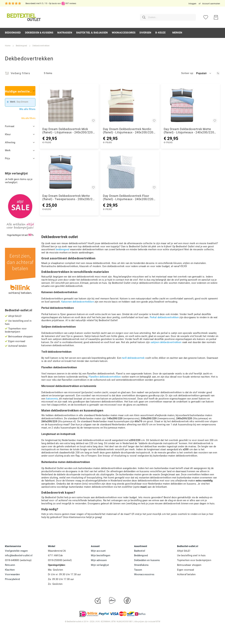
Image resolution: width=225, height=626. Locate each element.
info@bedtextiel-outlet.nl (18, 555)
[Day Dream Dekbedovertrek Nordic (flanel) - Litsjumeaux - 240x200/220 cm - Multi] (130, 105)
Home (8, 46)
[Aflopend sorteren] (218, 73)
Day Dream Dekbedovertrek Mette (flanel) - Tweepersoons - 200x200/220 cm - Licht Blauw (69, 197)
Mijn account (98, 550)
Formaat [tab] (9, 126)
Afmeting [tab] (10, 142)
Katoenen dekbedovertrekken (77, 301)
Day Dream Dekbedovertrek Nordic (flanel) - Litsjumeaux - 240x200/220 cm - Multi (128, 130)
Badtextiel (139, 550)
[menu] (112, 33)
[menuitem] (13, 33)
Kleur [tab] (8, 134)
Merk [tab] (8, 150)
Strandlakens (141, 565)
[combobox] (168, 17)
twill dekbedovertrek (133, 357)
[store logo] (23, 17)
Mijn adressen (99, 560)
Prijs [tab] (7, 158)
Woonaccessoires (144, 574)
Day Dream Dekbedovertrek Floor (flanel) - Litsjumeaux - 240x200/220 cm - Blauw (128, 197)
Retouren (10, 565)
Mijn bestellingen (100, 555)
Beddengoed (21, 46)
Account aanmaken (211, 3)
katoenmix (52, 398)
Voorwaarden (12, 574)
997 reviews (70, 3)
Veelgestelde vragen (16, 550)
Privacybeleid (12, 579)
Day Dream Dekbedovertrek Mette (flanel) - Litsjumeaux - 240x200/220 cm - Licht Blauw (189, 130)
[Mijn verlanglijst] (205, 17)
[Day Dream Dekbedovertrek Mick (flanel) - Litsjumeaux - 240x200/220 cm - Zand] (69, 105)
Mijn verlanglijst (100, 565)
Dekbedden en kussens (147, 560)
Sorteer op (187, 73)
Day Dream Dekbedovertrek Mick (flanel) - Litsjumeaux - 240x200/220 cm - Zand (67, 130)
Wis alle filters (27, 109)
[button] (203, 73)
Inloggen (192, 3)
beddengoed (62, 249)
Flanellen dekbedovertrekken (105, 376)
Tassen (138, 569)
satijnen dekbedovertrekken (166, 342)
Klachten (10, 569)
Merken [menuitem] (177, 32)
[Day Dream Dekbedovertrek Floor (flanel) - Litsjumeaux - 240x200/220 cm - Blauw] (130, 172)
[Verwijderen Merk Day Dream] (8, 102)
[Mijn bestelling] (216, 17)
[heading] (20, 91)
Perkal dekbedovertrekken (164, 317)
